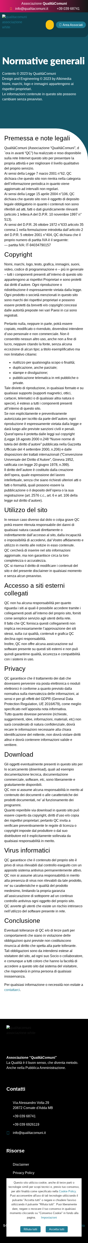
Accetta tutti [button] (56, 1229)
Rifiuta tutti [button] (30, 1229)
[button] (50, 25)
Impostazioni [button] (49, 1217)
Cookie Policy (67, 1191)
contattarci (12, 990)
